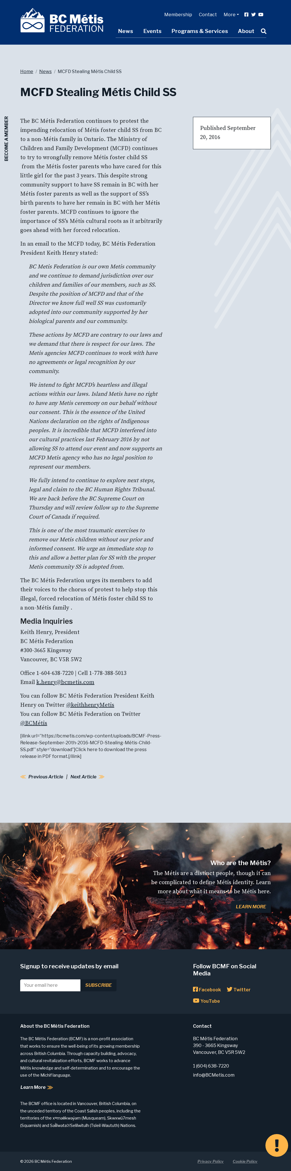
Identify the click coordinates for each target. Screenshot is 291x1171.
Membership (178, 14)
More (230, 14)
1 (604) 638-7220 (211, 1066)
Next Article (83, 777)
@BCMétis (33, 723)
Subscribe (98, 985)
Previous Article (45, 777)
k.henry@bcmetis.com (65, 682)
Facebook (209, 989)
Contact (208, 14)
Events (152, 31)
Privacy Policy (211, 1161)
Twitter (241, 989)
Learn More (251, 906)
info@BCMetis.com (213, 1075)
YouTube (209, 1001)
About (246, 31)
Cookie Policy (245, 1161)
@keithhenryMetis (90, 705)
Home (26, 71)
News (125, 31)
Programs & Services (199, 31)
